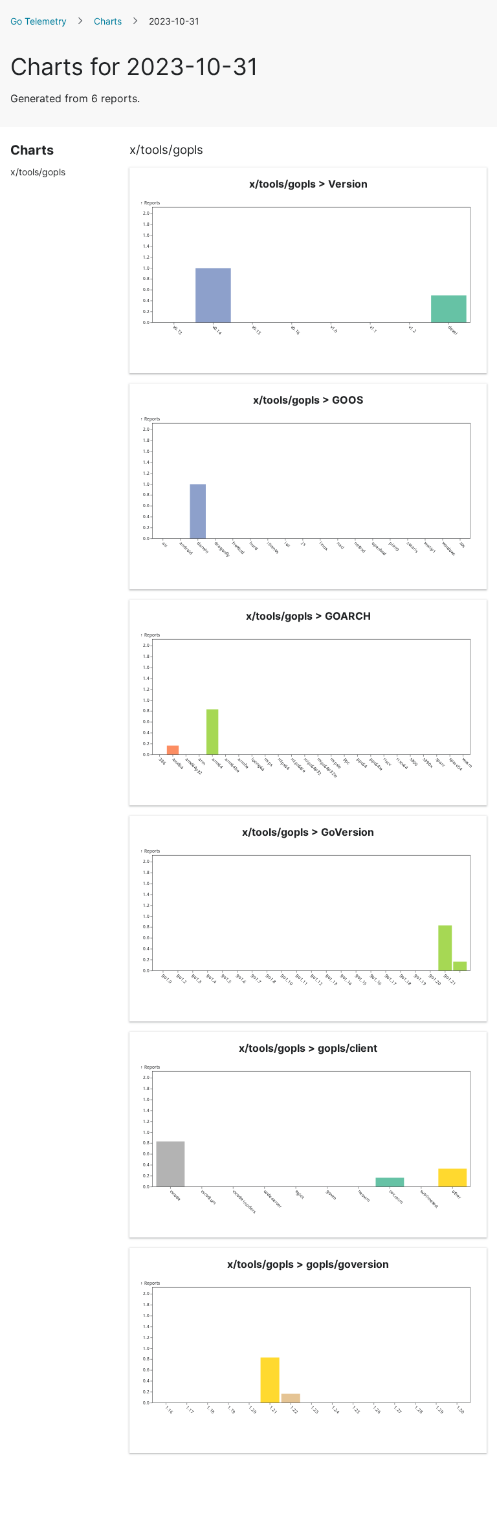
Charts (108, 21)
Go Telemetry (38, 21)
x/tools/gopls (37, 171)
